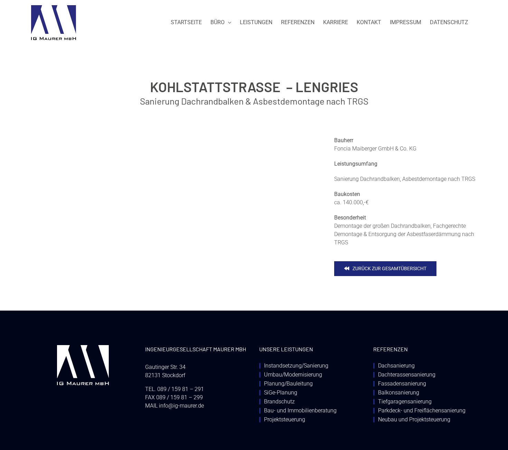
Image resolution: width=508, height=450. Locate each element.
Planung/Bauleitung (288, 384)
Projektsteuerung (284, 419)
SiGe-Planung (280, 392)
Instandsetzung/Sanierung (296, 366)
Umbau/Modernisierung (293, 375)
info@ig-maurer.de (181, 405)
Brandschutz (279, 401)
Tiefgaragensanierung (405, 401)
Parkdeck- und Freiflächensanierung (421, 410)
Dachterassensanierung (406, 375)
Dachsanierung (396, 366)
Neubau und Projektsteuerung (414, 419)
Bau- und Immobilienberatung (300, 410)
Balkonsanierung (398, 392)
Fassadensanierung (402, 384)
